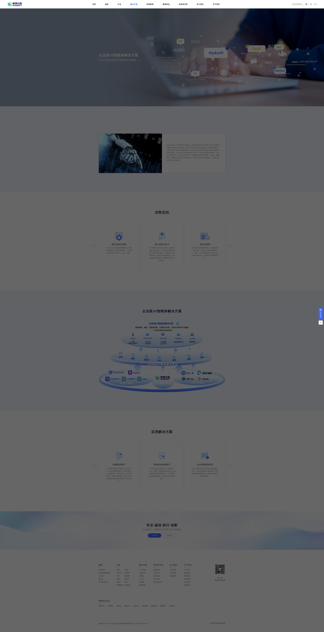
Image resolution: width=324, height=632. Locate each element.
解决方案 (133, 4)
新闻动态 (166, 4)
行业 (119, 4)
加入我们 (200, 4)
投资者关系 (183, 4)
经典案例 (150, 4)
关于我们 (216, 4)
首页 (94, 4)
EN (315, 4)
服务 (107, 4)
